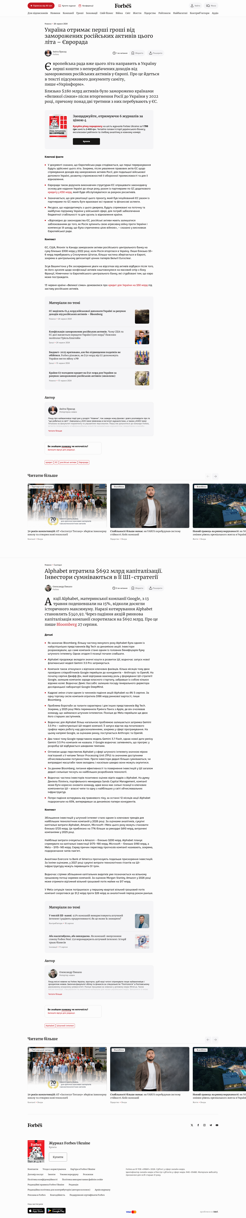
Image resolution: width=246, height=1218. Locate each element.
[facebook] (198, 1125)
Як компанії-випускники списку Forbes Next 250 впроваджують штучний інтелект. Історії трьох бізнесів (87, 939)
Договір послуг (35, 1174)
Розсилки (88, 1174)
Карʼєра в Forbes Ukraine (82, 1169)
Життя (137, 13)
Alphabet (50, 1026)
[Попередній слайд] (208, 1040)
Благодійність (57, 1195)
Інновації (91, 13)
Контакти (33, 1169)
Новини (55, 13)
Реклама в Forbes (37, 1195)
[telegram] (211, 1125)
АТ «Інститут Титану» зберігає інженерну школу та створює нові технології (67, 533)
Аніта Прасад (59, 51)
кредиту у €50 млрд (60, 192)
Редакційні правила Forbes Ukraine (46, 1184)
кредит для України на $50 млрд (128, 285)
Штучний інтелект (65, 1026)
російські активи (68, 462)
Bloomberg (67, 624)
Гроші (79, 13)
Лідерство (150, 13)
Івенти (51, 1174)
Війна (119, 13)
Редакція (73, 1184)
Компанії (68, 13)
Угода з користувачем (54, 1169)
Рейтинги (164, 13)
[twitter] (192, 1125)
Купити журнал (69, 6)
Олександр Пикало (62, 586)
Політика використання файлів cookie (82, 1179)
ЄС (56, 462)
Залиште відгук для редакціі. (61, 450)
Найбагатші (180, 13)
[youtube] (217, 1125)
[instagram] (204, 1125)
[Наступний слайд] (215, 476)
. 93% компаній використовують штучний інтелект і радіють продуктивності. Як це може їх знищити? (86, 917)
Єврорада (83, 462)
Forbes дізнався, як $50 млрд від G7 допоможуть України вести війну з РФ (85, 355)
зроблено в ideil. (209, 1212)
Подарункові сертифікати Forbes (87, 1195)
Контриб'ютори (199, 13)
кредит (49, 462)
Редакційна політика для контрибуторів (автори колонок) (59, 1189)
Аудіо (215, 13)
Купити (86, 141)
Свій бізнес (106, 13)
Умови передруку (69, 1174)
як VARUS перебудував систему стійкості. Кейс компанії (145, 533)
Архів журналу (102, 1189)
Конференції (87, 6)
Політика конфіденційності (43, 1179)
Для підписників (38, 13)
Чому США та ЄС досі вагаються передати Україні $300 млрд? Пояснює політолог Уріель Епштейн (86, 334)
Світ (127, 13)
